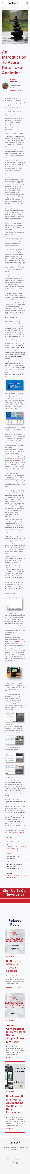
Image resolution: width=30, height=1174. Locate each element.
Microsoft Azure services (17, 832)
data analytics (16, 460)
